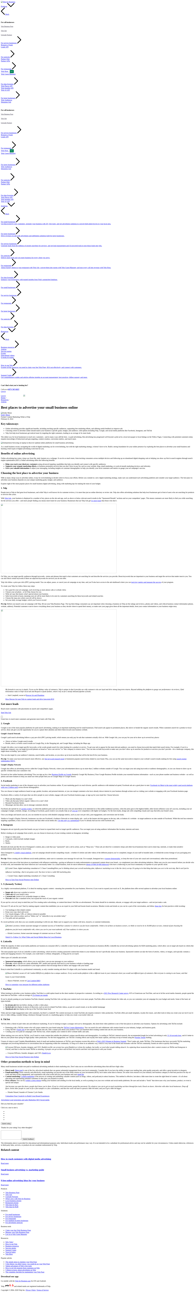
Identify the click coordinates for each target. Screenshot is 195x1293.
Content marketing (27, 1076)
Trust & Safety (10, 1252)
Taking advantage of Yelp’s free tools (18, 1266)
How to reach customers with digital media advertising (26, 1159)
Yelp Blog (9, 1254)
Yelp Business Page (7, 26)
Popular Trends (140, 1037)
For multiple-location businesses (16, 1221)
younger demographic (112, 859)
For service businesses (13, 1216)
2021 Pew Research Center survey (116, 993)
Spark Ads (20, 1030)
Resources (5, 400)
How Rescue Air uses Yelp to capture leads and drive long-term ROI (29, 699)
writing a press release (33, 1080)
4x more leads (96, 501)
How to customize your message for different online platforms (27, 984)
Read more (5, 1163)
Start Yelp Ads (6, 713)
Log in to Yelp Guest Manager (16, 1234)
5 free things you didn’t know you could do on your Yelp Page (27, 1264)
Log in (3, 391)
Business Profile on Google (61, 774)
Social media (44, 1100)
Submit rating (6, 1123)
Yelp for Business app (23, 1281)
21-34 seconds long (174, 1035)
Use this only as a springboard (68, 820)
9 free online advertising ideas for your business (23, 1180)
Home (3, 398)
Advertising (5, 1100)
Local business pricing (13, 1201)
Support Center (10, 1250)
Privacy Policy (31, 1290)
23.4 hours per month (40, 995)
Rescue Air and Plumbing (35, 695)
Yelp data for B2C (11, 1205)
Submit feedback (28, 1139)
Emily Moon (5, 415)
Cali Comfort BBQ (33, 981)
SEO (38, 1100)
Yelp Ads (4, 31)
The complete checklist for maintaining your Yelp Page (24, 1272)
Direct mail (19, 1070)
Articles (3, 402)
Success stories (10, 1248)
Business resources (12, 1246)
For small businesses (12, 1214)
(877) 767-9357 (13, 389)
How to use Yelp (11, 1244)
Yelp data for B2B (11, 1207)
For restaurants (10, 1219)
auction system (26, 809)
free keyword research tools (54, 759)
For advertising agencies (14, 1223)
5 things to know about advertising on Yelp (20, 1270)
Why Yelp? (9, 1242)
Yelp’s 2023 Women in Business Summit (111, 1041)
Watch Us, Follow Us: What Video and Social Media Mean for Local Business (33, 937)
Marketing (32, 1100)
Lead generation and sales (19, 1100)
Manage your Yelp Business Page (17, 1232)
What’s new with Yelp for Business (17, 1199)
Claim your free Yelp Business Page (18, 1230)
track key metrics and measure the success (146, 582)
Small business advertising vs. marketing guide (22, 1170)
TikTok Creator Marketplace (74, 1028)
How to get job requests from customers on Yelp (22, 1268)
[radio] (99, 1111)
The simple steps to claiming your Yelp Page (21, 1262)
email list (80, 1074)
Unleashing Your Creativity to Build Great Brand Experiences (27, 1096)
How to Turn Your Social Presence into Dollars (22, 880)
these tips (158, 906)
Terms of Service (43, 1290)
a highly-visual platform (22, 853)
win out (75, 811)
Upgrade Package (6, 35)
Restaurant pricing (11, 1203)
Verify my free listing (8, 393)
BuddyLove (46, 1053)
